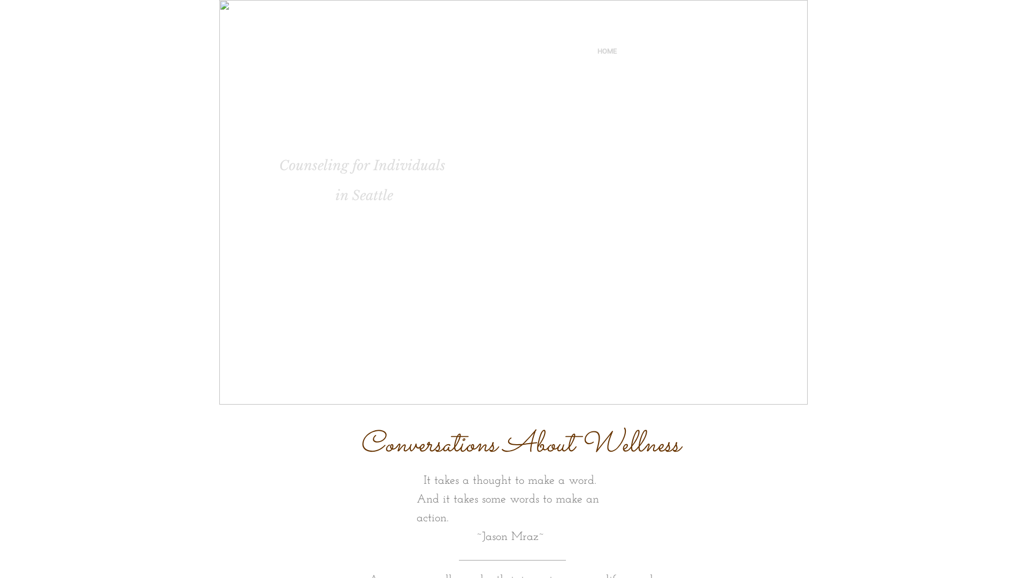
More (736, 51)
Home (607, 51)
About (641, 51)
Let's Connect (689, 51)
